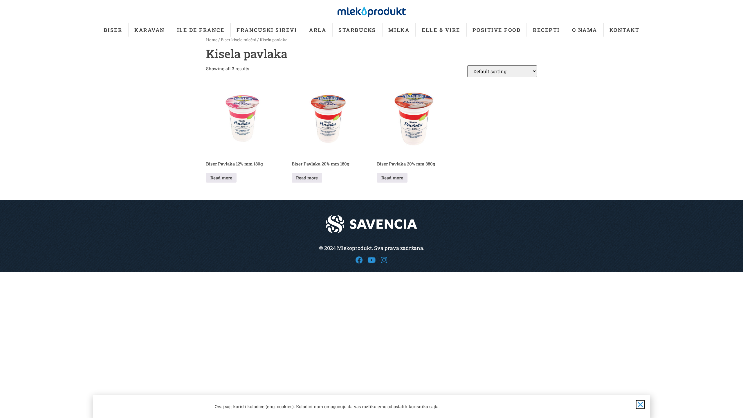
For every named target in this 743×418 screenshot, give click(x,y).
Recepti (546, 29)
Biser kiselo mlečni (238, 39)
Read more (221, 178)
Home (211, 39)
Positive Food (497, 29)
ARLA (317, 29)
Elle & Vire (441, 29)
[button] (640, 404)
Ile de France (201, 29)
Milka (399, 29)
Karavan (149, 29)
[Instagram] (384, 260)
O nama (584, 29)
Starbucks (357, 29)
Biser (113, 29)
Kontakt (624, 29)
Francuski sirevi (267, 29)
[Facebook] (359, 260)
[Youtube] (371, 260)
